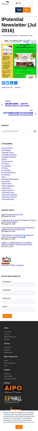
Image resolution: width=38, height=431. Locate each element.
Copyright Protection (9, 157)
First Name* (7, 282)
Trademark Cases (8, 192)
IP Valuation (6, 175)
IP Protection (6, 170)
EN (19, 3)
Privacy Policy (30, 422)
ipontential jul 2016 (7, 87)
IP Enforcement (7, 161)
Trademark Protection (9, 197)
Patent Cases (6, 184)
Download (17, 87)
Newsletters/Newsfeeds (10, 35)
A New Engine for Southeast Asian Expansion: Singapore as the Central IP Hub (18, 228)
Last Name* (7, 290)
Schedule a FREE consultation (13, 265)
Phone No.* (7, 298)
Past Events (6, 181)
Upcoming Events (8, 199)
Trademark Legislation (10, 195)
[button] (36, 15)
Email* (5, 306)
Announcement (7, 148)
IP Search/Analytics (9, 172)
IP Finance (5, 164)
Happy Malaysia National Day (12, 214)
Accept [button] (19, 427)
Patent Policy (6, 188)
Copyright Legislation (9, 155)
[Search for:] (17, 131)
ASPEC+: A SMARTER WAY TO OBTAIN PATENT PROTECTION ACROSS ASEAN (17, 243)
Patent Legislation (8, 186)
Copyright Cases (8, 152)
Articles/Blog (6, 150)
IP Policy (5, 168)
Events (4, 159)
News (4, 177)
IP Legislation (6, 166)
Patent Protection (8, 190)
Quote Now (6, 263)
